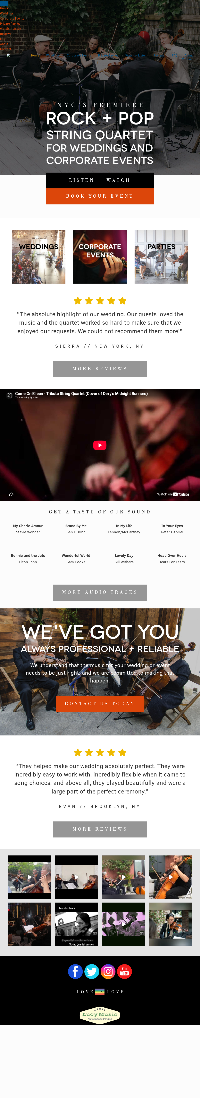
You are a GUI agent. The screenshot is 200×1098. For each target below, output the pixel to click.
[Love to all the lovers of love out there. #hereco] (123, 924)
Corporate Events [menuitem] (12, 18)
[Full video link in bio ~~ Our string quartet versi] (76, 924)
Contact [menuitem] (5, 49)
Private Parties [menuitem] (10, 23)
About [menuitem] (4, 44)
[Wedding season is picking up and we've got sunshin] (29, 877)
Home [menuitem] (4, 8)
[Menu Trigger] (4, 3)
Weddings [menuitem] (7, 13)
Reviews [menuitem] (5, 34)
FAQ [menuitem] (3, 39)
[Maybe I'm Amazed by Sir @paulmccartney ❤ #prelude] (76, 877)
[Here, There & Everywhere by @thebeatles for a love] (123, 877)
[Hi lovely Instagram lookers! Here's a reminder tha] (170, 924)
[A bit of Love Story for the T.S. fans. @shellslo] (170, 877)
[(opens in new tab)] (100, 1023)
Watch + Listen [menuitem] (10, 28)
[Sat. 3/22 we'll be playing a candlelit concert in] (29, 924)
